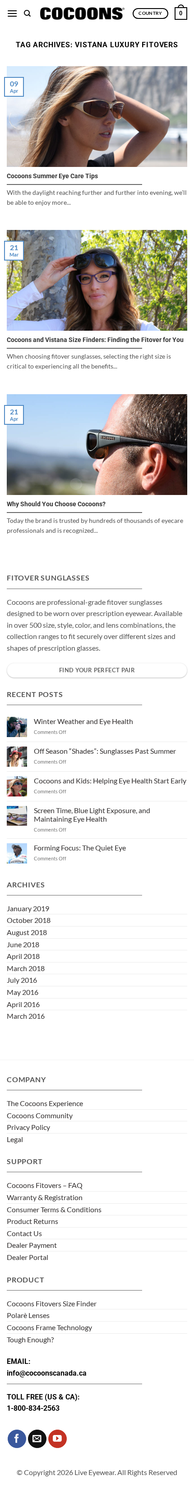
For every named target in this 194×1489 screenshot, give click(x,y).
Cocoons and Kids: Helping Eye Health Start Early (110, 780)
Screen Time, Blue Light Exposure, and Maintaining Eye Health (92, 814)
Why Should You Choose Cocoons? (56, 504)
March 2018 (26, 968)
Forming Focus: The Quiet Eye (80, 847)
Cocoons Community (40, 1115)
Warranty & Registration (45, 1197)
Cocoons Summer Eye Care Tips (52, 176)
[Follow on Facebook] (17, 1439)
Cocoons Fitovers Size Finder (52, 1303)
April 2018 (23, 956)
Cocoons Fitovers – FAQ (45, 1185)
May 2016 (22, 992)
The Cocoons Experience (45, 1103)
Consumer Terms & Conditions (54, 1209)
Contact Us (24, 1233)
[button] (12, 13)
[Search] (27, 13)
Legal (15, 1139)
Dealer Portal (27, 1257)
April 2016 (23, 1004)
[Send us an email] (37, 1439)
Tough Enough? (30, 1339)
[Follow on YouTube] (57, 1439)
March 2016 (26, 1016)
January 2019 (28, 908)
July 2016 (22, 980)
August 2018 (27, 932)
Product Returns (32, 1221)
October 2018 (29, 920)
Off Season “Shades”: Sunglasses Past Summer (105, 751)
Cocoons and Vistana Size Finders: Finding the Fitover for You (95, 339)
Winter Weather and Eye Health (83, 721)
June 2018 (23, 944)
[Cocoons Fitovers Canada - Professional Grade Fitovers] (82, 13)
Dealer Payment (32, 1245)
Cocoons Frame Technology (49, 1327)
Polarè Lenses (28, 1315)
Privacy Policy (28, 1127)
